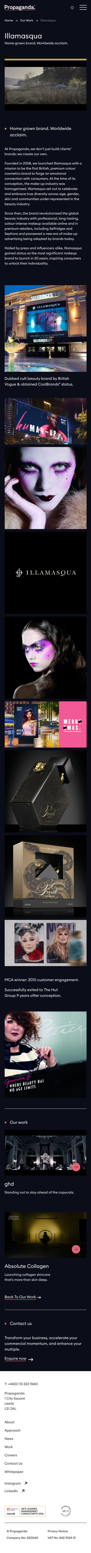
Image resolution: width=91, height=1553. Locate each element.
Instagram (13, 1483)
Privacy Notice (58, 1531)
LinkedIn (11, 1491)
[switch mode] (72, 8)
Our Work (26, 20)
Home (9, 20)
